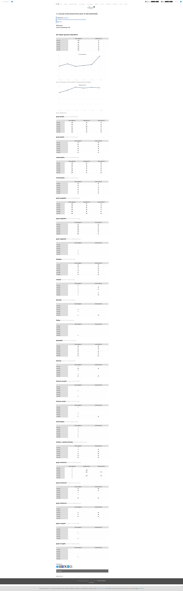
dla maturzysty (108, 4)
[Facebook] (63, 567)
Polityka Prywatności (91, 582)
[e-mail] (60, 567)
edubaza (65, 4)
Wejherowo (66, 17)
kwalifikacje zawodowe (73, 4)
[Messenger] (57, 567)
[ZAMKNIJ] (141, 588)
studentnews (115, 4)
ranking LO (96, 4)
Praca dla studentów (101, 580)
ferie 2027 (102, 4)
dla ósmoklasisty (90, 4)
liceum (60, 21)
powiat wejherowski (66, 19)
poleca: (60, 4)
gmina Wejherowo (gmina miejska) (78, 19)
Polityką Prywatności (101, 588)
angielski (125, 4)
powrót (59, 570)
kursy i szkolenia (82, 4)
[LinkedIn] (68, 567)
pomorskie (59, 19)
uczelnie (120, 4)
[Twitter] (65, 567)
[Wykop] (71, 567)
